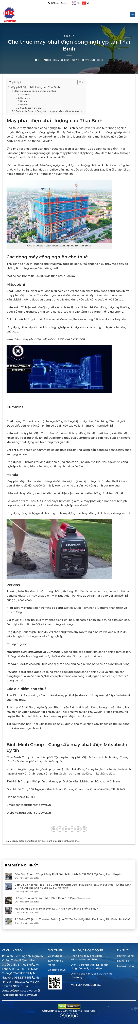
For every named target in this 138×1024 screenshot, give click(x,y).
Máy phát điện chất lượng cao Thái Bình (35, 87)
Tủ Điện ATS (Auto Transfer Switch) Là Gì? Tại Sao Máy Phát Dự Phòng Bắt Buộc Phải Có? (72, 919)
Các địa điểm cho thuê (31, 108)
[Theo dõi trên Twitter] (69, 1015)
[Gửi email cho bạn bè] (72, 829)
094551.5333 (20, 973)
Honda (23, 101)
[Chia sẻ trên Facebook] (60, 829)
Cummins (25, 98)
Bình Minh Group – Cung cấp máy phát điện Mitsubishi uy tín (49, 111)
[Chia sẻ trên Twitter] (66, 829)
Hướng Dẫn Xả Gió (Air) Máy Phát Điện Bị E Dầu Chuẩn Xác (53, 898)
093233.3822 (10, 986)
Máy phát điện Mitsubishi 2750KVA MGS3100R (54, 339)
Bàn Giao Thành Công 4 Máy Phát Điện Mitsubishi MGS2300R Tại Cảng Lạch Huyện (68, 874)
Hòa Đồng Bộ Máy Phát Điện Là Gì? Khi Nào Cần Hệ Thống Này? (56, 908)
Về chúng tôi (55, 955)
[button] (132, 14)
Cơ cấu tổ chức (56, 969)
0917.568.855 (92, 984)
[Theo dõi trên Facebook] (63, 1015)
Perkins (24, 104)
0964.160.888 (21, 969)
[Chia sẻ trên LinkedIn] (84, 829)
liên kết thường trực (69, 841)
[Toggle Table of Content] (78, 82)
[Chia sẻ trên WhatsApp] (54, 829)
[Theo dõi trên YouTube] (75, 1015)
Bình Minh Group (18, 757)
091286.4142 (17, 982)
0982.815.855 (22, 977)
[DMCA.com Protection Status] (69, 1006)
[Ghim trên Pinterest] (78, 829)
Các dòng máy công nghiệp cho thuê (36, 91)
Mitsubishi (24, 94)
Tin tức (69, 36)
